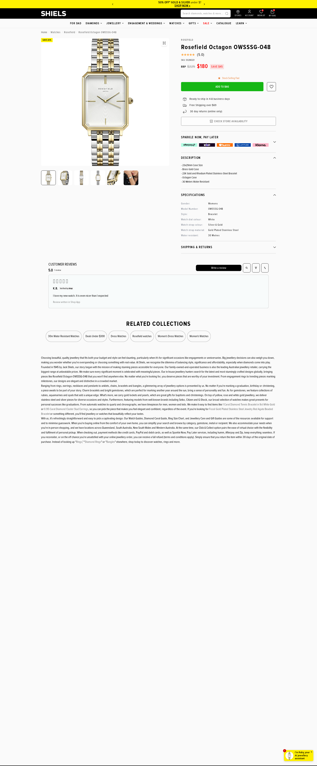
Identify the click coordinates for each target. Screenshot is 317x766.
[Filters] (256, 267)
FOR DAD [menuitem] (75, 23)
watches (56, 32)
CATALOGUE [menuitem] (224, 23)
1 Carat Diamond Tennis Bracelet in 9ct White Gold (249, 404)
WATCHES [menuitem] (175, 23)
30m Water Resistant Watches (63, 336)
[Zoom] (164, 43)
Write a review (218, 268)
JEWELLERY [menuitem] (113, 23)
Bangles (110, 442)
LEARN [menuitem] (240, 23)
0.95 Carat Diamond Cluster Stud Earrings (66, 409)
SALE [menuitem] (206, 23)
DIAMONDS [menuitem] (92, 23)
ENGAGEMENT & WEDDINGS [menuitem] (145, 23)
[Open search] (247, 267)
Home (44, 32)
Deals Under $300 (95, 336)
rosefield (69, 32)
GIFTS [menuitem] (192, 23)
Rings (79, 442)
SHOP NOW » (163, 6)
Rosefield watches (142, 336)
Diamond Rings (93, 442)
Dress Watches (118, 336)
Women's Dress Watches (170, 336)
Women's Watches (199, 336)
